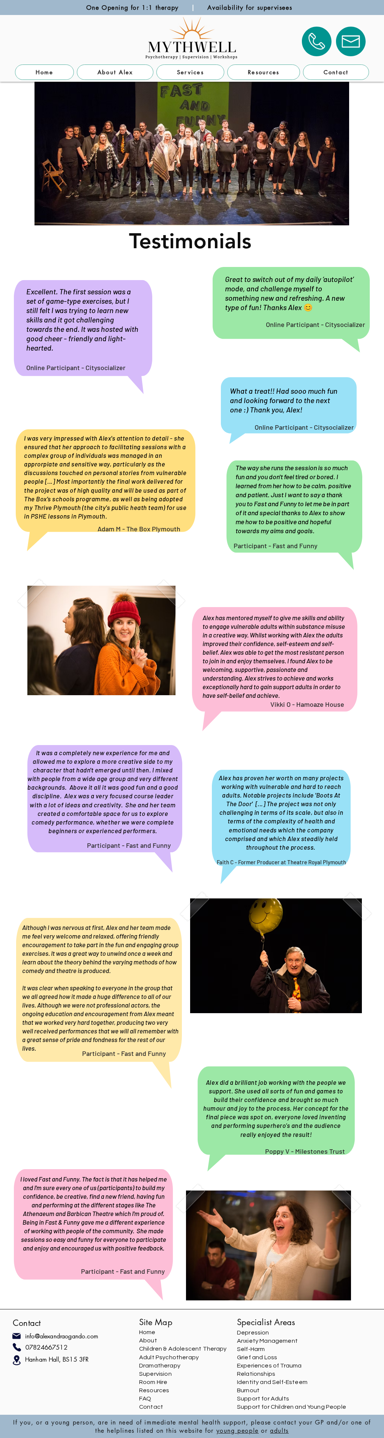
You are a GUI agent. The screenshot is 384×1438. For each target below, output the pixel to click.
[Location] (16, 1360)
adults (279, 1431)
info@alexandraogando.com (61, 1336)
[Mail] (16, 1336)
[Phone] (17, 1347)
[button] (190, 72)
